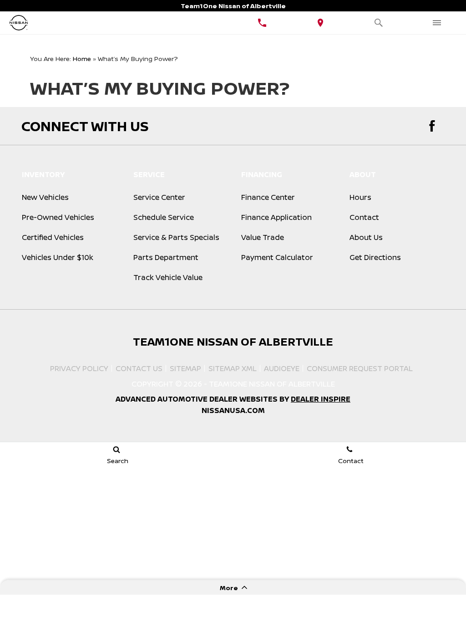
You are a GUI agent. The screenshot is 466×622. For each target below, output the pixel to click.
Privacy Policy (79, 368)
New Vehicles (45, 197)
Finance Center (268, 197)
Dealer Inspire (320, 399)
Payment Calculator (277, 257)
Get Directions (375, 257)
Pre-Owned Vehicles (58, 217)
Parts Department (165, 257)
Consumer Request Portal (360, 368)
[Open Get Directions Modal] (320, 22)
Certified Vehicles (53, 237)
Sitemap (185, 368)
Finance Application (276, 217)
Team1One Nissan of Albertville (272, 384)
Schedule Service (163, 217)
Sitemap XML (232, 368)
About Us (366, 237)
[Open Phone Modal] (262, 22)
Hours (360, 197)
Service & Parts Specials (176, 237)
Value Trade (262, 237)
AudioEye (281, 368)
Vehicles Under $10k (57, 257)
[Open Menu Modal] (437, 22)
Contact (364, 217)
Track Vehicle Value (168, 277)
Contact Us (139, 368)
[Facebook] (432, 126)
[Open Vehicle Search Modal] (379, 22)
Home (82, 58)
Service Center (159, 197)
